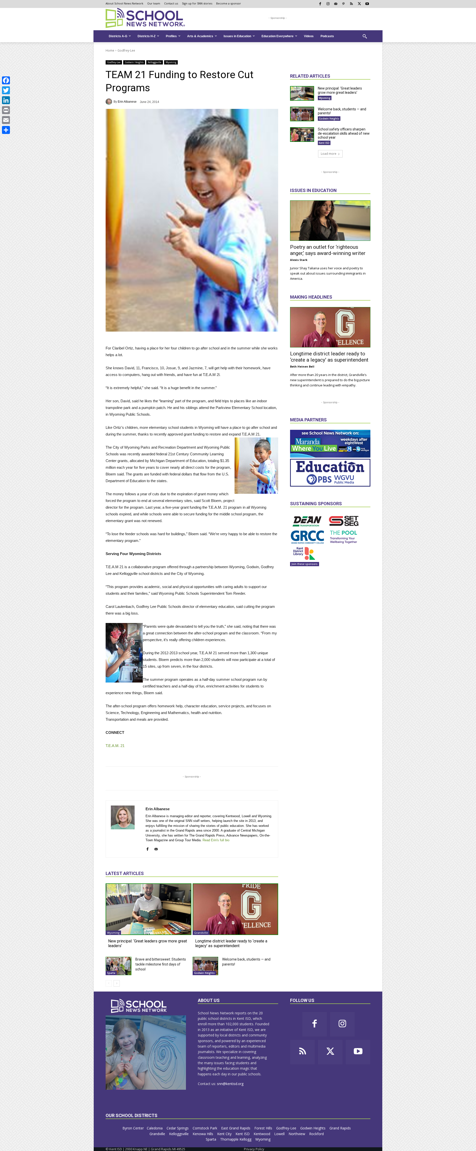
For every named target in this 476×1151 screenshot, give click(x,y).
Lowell (280, 1133)
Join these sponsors (305, 564)
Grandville (201, 932)
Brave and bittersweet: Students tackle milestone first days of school (160, 964)
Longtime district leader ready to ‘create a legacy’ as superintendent (231, 943)
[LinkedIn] (6, 100)
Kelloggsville (154, 62)
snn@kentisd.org (230, 1083)
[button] (365, 36)
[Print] (6, 110)
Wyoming (171, 62)
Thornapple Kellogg (236, 1139)
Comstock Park (205, 1128)
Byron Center (133, 1128)
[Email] (6, 120)
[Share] (6, 130)
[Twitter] (6, 90)
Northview (297, 1133)
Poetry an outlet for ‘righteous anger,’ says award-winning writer (327, 250)
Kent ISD (324, 143)
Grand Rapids (340, 1128)
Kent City (225, 1133)
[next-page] (117, 983)
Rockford (317, 1133)
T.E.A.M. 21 (115, 746)
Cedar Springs (178, 1128)
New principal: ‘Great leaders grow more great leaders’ (340, 90)
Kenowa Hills (203, 1133)
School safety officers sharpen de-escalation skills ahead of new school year (344, 133)
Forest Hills (263, 1128)
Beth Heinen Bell (302, 366)
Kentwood (262, 1133)
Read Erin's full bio (216, 840)
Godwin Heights (134, 62)
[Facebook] (6, 80)
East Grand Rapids (236, 1128)
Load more (328, 154)
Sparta (111, 973)
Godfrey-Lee (126, 50)
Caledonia (155, 1128)
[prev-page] (109, 983)
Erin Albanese (127, 101)
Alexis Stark (298, 260)
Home (110, 50)
